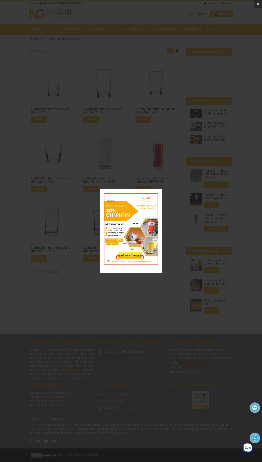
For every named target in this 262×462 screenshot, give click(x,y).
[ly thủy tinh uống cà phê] (131, 195)
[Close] (258, 4)
